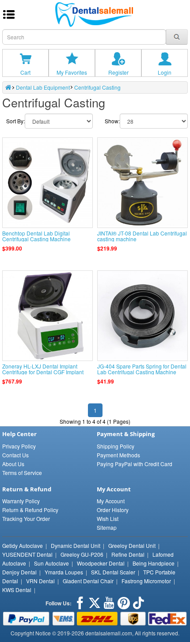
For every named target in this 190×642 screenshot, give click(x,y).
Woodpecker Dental (101, 563)
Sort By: (15, 121)
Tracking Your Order (26, 518)
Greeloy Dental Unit (132, 545)
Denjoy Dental (19, 572)
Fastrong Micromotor (146, 581)
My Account (111, 501)
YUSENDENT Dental (27, 554)
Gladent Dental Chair (88, 581)
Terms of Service (22, 472)
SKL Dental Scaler (113, 572)
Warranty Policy (21, 501)
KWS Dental (16, 589)
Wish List (107, 518)
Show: (112, 121)
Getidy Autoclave (22, 545)
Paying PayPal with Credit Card (134, 463)
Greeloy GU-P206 (82, 554)
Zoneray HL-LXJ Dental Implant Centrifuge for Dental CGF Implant (43, 369)
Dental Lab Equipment (43, 87)
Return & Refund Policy (30, 509)
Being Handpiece (154, 563)
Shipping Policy (115, 446)
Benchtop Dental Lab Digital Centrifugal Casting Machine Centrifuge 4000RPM (36, 238)
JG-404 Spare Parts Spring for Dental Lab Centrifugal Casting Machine (141, 369)
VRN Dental (40, 581)
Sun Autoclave (51, 563)
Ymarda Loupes (64, 572)
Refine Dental (127, 554)
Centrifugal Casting (97, 87)
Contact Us (15, 455)
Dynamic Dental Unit (75, 545)
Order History (113, 509)
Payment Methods (118, 455)
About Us (13, 463)
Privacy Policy (19, 446)
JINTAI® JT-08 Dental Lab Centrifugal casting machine (142, 236)
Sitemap (107, 527)
